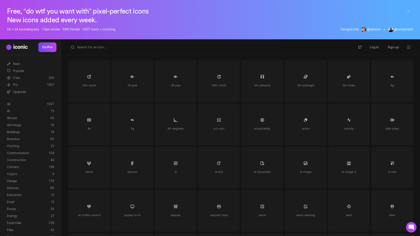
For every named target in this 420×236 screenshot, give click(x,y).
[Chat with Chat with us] (411, 227)
